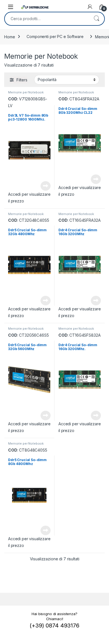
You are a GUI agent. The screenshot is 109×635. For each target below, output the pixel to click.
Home (9, 36)
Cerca (96, 18)
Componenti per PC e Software (55, 36)
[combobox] (47, 18)
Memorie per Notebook (26, 92)
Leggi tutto (46, 186)
